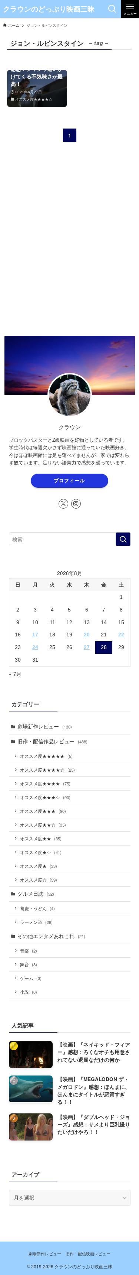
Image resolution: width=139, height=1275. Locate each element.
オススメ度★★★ (43, 811)
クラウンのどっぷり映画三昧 (49, 9)
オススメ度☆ (38, 879)
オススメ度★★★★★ (46, 756)
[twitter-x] (63, 504)
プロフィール (69, 480)
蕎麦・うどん (37, 908)
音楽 (28, 950)
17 (35, 635)
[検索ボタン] (112, 9)
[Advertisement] (69, 248)
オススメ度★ (38, 866)
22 (121, 635)
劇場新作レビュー (44, 726)
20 (87, 635)
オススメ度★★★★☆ (47, 769)
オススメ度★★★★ (45, 783)
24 (35, 647)
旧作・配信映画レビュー (88, 1253)
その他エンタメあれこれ (51, 936)
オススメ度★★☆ (43, 824)
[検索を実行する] (123, 539)
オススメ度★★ (41, 838)
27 (87, 647)
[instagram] (76, 504)
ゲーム (31, 978)
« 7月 (15, 673)
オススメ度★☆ (41, 852)
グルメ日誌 (35, 893)
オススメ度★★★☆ (45, 797)
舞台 (28, 964)
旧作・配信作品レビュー (52, 741)
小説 (28, 992)
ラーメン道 (36, 922)
